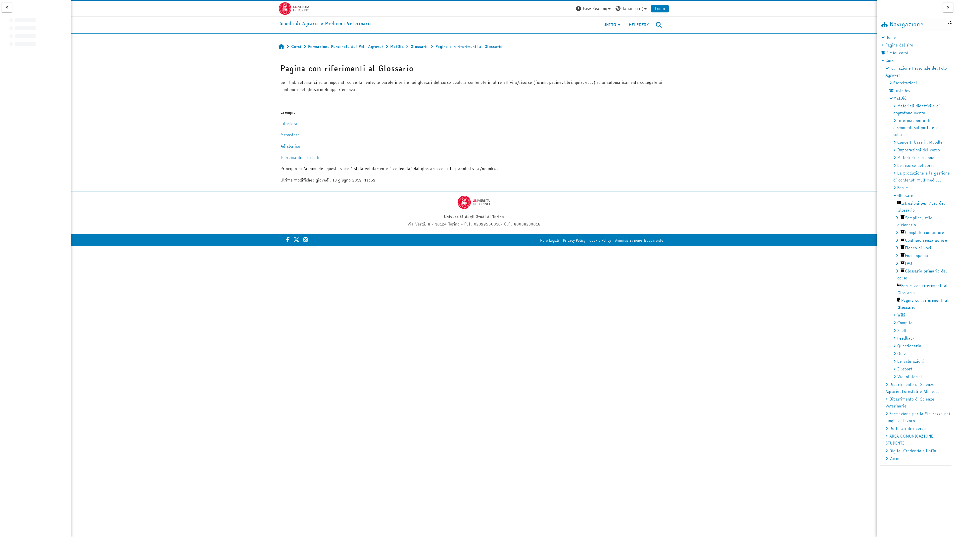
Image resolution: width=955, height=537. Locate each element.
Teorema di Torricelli (300, 157)
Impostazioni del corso (918, 150)
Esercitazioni (905, 83)
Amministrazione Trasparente (639, 240)
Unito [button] (610, 25)
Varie (894, 458)
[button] (594, 8)
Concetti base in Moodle (920, 142)
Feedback (905, 338)
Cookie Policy (600, 240)
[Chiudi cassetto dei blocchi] (948, 7)
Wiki (901, 315)
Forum (903, 188)
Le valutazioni (910, 361)
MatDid (900, 98)
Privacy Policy (574, 240)
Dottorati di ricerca (907, 428)
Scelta (903, 330)
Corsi (890, 60)
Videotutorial (909, 377)
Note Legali (549, 240)
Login (660, 8)
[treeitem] (915, 248)
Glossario (905, 195)
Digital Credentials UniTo (912, 451)
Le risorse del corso (916, 165)
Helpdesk (639, 25)
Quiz (901, 354)
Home (890, 37)
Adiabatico (290, 146)
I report (904, 369)
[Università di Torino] (294, 8)
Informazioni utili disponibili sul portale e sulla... (915, 127)
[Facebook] (288, 239)
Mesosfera (290, 135)
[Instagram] (305, 239)
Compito (904, 323)
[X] (296, 239)
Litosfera (289, 124)
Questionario (909, 346)
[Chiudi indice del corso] (6, 7)
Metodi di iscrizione (915, 158)
